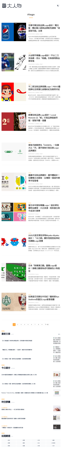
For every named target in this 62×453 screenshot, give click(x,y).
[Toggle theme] (58, 5)
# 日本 (53, 445)
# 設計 (9, 440)
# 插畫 (23, 445)
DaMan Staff (39, 34)
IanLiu (37, 244)
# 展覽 (23, 440)
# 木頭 (38, 445)
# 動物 (9, 445)
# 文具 (38, 440)
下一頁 (46, 324)
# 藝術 (53, 440)
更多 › (59, 334)
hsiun (37, 214)
